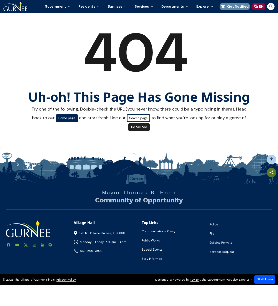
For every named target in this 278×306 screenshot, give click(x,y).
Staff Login (265, 279)
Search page (138, 118)
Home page (66, 118)
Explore (202, 6)
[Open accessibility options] (271, 159)
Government (55, 6)
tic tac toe (139, 127)
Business (115, 6)
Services (142, 6)
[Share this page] (271, 172)
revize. (194, 279)
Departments (172, 6)
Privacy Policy (66, 279)
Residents (86, 6)
